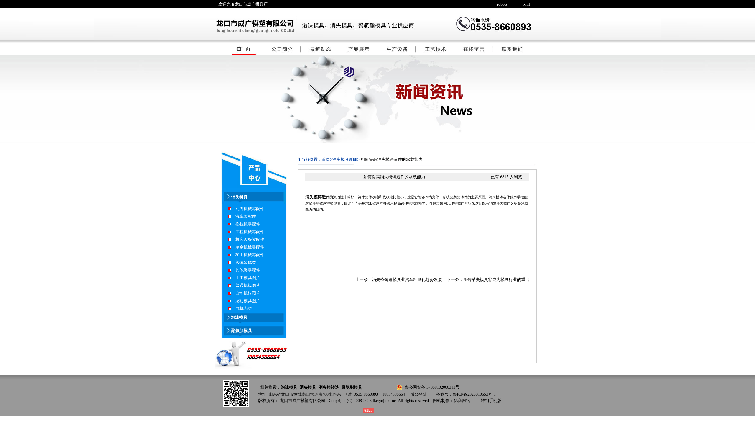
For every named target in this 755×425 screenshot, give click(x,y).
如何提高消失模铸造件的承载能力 (392, 159)
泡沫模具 (289, 387)
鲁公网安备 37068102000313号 (432, 387)
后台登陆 (418, 394)
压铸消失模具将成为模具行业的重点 (496, 279)
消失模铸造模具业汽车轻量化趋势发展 (407, 279)
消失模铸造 (315, 197)
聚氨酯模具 (352, 387)
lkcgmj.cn (381, 400)
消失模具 (308, 387)
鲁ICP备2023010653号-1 (474, 394)
